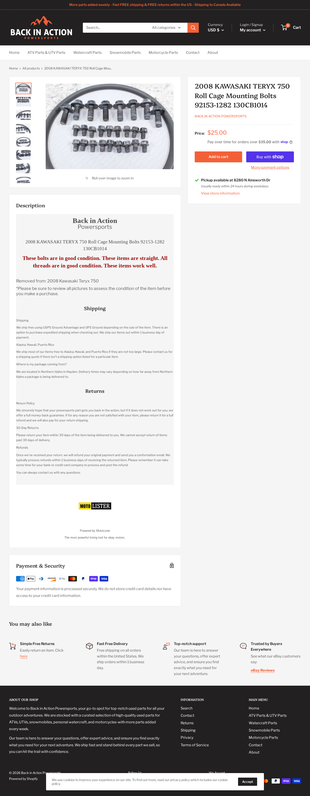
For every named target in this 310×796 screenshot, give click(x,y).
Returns (187, 723)
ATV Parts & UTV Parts (46, 52)
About (212, 52)
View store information (220, 193)
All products (31, 68)
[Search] (193, 28)
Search (186, 708)
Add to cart (218, 157)
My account (251, 30)
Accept (247, 782)
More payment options (270, 167)
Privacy (187, 737)
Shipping (188, 730)
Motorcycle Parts (163, 52)
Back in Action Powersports (221, 116)
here (23, 656)
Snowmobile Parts (125, 52)
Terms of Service (195, 745)
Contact (192, 52)
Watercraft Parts (87, 52)
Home (14, 52)
